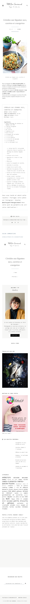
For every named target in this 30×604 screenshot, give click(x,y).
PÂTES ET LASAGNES (22, 499)
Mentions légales (22, 597)
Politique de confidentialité (9, 597)
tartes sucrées (15, 507)
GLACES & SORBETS (21, 493)
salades (12, 505)
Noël (8, 499)
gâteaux (19, 491)
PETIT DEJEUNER (7, 501)
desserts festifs (18, 489)
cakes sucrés (23, 479)
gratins (4, 496)
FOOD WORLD (12, 491)
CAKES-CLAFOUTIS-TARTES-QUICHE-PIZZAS (13, 482)
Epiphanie (4, 491)
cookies (4, 487)
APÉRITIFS (6, 477)
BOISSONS (16, 477)
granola (26, 495)
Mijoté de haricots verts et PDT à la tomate (21, 461)
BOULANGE (25, 477)
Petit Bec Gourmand (11, 601)
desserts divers (7, 489)
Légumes (19, 29)
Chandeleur (19, 483)
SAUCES (18, 505)
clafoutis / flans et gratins (18, 485)
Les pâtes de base (18, 496)
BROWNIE (4, 479)
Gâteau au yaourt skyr (22, 452)
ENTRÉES (26, 489)
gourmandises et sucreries (12, 495)
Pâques (13, 499)
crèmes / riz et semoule (18, 487)
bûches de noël (12, 479)
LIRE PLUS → (15, 335)
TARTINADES (25, 507)
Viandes (4, 509)
